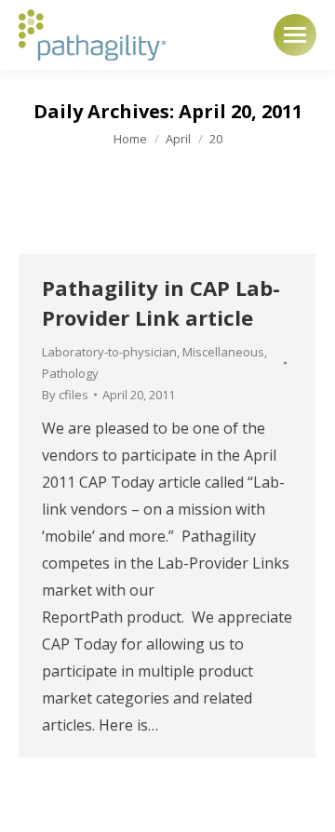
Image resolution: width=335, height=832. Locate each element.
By (65, 394)
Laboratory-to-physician (109, 351)
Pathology (70, 373)
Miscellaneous (223, 351)
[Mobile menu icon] (295, 35)
